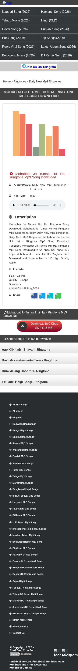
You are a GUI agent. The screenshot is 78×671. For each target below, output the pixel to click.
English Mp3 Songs (22, 456)
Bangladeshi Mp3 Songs (25, 489)
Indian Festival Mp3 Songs (26, 496)
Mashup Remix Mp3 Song (26, 535)
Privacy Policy (20, 626)
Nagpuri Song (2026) (16, 11)
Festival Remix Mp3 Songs (26, 587)
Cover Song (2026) (15, 29)
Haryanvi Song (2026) (56, 11)
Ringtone (17, 417)
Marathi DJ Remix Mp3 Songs (28, 600)
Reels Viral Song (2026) (18, 46)
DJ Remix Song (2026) (56, 55)
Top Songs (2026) (53, 38)
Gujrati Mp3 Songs (22, 581)
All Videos (17, 411)
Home (7, 81)
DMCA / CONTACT (22, 620)
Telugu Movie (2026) (16, 20)
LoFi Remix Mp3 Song (24, 522)
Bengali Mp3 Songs (22, 430)
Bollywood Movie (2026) (18, 55)
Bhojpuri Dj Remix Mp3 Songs (28, 567)
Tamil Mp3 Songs (21, 470)
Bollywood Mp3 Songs (24, 424)
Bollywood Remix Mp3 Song (27, 541)
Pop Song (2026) (13, 38)
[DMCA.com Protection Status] (21, 655)
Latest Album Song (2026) (58, 46)
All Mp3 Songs (20, 404)
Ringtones (20, 81)
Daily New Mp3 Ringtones (45, 81)
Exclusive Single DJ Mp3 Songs (29, 613)
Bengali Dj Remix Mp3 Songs (28, 574)
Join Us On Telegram (41, 67)
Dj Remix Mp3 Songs (23, 515)
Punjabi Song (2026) (55, 29)
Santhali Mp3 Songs (23, 463)
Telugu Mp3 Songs (22, 476)
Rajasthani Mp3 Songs (24, 508)
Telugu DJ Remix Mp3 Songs (27, 594)
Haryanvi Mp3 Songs (23, 502)
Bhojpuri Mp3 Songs (23, 437)
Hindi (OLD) (49, 20)
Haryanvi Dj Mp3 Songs (25, 554)
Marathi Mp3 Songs (22, 483)
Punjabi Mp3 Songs (22, 443)
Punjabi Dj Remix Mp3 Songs (27, 561)
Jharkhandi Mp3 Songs (24, 450)
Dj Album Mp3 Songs (23, 548)
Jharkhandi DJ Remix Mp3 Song (29, 607)
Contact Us (18, 633)
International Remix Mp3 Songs (29, 529)
